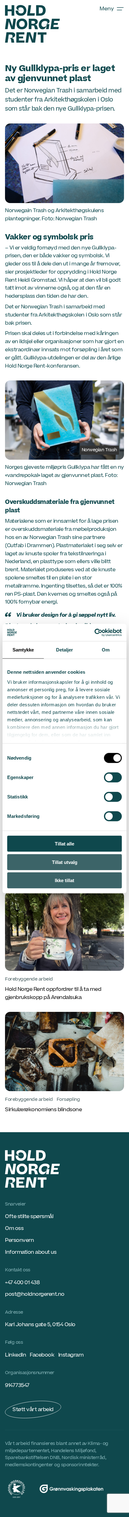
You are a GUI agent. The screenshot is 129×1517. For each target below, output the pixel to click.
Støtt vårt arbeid (33, 1409)
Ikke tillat (64, 880)
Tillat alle (64, 843)
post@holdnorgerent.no (34, 1294)
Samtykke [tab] (23, 649)
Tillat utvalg (64, 862)
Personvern (19, 1240)
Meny (107, 9)
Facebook (42, 1355)
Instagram (71, 1355)
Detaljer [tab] (64, 649)
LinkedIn (15, 1355)
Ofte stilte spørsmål (29, 1216)
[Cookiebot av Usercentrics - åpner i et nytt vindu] (94, 632)
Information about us (30, 1252)
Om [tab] (106, 649)
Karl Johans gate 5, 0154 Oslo (40, 1324)
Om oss (14, 1228)
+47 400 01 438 (22, 1282)
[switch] (113, 777)
